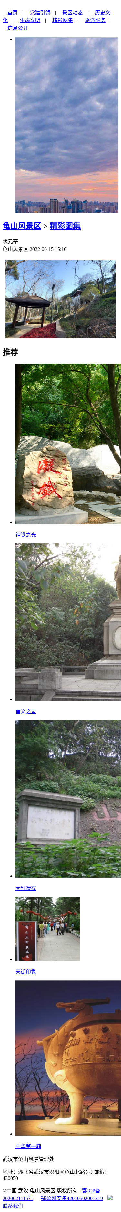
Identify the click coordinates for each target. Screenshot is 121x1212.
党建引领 (40, 12)
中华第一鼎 (28, 1146)
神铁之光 (25, 534)
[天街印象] (47, 959)
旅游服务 (95, 20)
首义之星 (25, 711)
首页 (12, 12)
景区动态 (72, 12)
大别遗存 (25, 888)
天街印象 (25, 972)
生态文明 (30, 20)
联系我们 (13, 1206)
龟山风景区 (22, 226)
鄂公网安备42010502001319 (72, 1198)
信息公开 (17, 28)
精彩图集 (62, 20)
